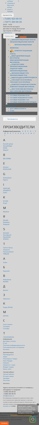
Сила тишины (7, 324)
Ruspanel (6, 224)
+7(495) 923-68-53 (12, 18)
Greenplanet (7, 178)
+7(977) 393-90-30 (12, 21)
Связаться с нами (9, 365)
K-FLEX (5, 201)
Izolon (5, 192)
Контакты (6, 349)
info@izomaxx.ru (8, 396)
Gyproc (5, 180)
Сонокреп (6, 326)
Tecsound (6, 250)
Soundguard (7, 235)
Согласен (4, 423)
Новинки (6, 363)
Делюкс (5, 290)
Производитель (12, 119)
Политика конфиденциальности (14, 345)
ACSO (5, 148)
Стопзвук (6, 328)
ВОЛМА (5, 281)
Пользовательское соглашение (13, 347)
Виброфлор (7, 279)
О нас (12, 111)
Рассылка (6, 380)
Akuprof (5, 150)
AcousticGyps (7, 146)
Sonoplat (6, 233)
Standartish (7, 237)
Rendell (5, 220)
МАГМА (5, 316)
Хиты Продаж (7, 361)
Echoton (6, 167)
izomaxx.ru (6, 406)
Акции (5, 357)
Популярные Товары (10, 359)
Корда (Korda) (8, 307)
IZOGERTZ (7, 190)
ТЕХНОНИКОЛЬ (8, 337)
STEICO (6, 239)
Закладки (6, 378)
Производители (8, 354)
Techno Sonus (8, 248)
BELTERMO (7, 159)
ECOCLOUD (7, 169)
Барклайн (6, 271)
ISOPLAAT (6, 188)
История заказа (8, 376)
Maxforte (6, 212)
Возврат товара (8, 367)
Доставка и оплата (18, 108)
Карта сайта (7, 369)
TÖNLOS (6, 254)
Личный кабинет (8, 374)
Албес (5, 262)
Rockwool (6, 222)
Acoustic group (8, 144)
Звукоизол (6, 299)
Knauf (5, 203)
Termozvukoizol (8, 252)
